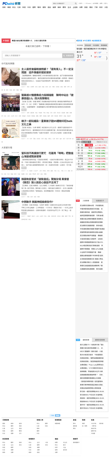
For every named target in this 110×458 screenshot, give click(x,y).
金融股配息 (96, 41)
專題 (9, 7)
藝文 (64, 445)
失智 (36, 113)
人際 (40, 171)
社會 (19, 7)
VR (28, 139)
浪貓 (61, 87)
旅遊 (86, 7)
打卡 (65, 171)
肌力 (16, 116)
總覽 (56, 442)
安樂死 (32, 87)
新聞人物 (40, 420)
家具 (36, 87)
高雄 (65, 116)
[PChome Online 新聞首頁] (29, 3)
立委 (8, 116)
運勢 (44, 7)
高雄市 (69, 116)
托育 (51, 113)
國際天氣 (93, 431)
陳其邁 (56, 116)
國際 (34, 7)
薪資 (20, 116)
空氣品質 (88, 45)
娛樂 (59, 7)
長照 (52, 116)
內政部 (38, 139)
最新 (3, 423)
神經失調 (53, 216)
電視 (38, 197)
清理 (65, 87)
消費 (80, 7)
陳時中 (61, 116)
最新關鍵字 (76, 442)
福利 (61, 139)
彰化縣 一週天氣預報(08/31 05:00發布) (94, 391)
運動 (37, 116)
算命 (74, 423)
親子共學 (68, 139)
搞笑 (31, 197)
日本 (50, 87)
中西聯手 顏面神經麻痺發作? (37, 201)
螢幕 (30, 174)
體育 (64, 7)
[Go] (76, 3)
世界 (31, 139)
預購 (45, 174)
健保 (28, 113)
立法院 (12, 116)
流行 (20, 433)
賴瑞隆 (33, 116)
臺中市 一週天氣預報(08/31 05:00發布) (94, 405)
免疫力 (33, 216)
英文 (27, 174)
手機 (62, 171)
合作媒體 (95, 3)
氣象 (92, 420)
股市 (80, 3)
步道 (5, 174)
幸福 (48, 113)
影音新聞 (5, 439)
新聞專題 (58, 420)
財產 (10, 90)
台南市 (41, 216)
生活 (69, 7)
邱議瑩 (44, 116)
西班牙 (34, 174)
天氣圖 (93, 433)
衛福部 (24, 116)
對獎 (83, 420)
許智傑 (28, 116)
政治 (14, 7)
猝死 (68, 87)
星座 (49, 7)
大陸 (106, 7)
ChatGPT (35, 171)
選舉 (40, 116)
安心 (58, 171)
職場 (39, 7)
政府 (101, 7)
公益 (64, 447)
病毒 (49, 216)
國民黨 (32, 113)
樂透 (83, 423)
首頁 (4, 7)
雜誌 (91, 7)
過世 (14, 90)
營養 (67, 113)
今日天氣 (80, 45)
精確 (12, 174)
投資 (56, 447)
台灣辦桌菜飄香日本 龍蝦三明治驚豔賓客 (94, 259)
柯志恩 (58, 113)
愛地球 (65, 450)
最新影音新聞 (100, 340)
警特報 (101, 423)
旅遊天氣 (93, 428)
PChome (88, 3)
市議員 (40, 113)
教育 (57, 139)
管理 (56, 450)
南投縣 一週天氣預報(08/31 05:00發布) (94, 398)
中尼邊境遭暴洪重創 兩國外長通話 (92, 229)
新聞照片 (32, 439)
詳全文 (24, 84)
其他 (20, 445)
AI (27, 171)
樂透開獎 (104, 45)
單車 (48, 171)
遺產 (17, 90)
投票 (54, 113)
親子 (64, 139)
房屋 (43, 87)
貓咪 (7, 90)
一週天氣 (93, 426)
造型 (35, 197)
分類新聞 (5, 420)
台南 (37, 216)
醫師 (48, 116)
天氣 (55, 171)
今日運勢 (87, 41)
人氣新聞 (82, 201)
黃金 (29, 219)
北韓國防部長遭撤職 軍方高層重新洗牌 (94, 269)
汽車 (96, 7)
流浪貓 (57, 87)
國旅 (52, 171)
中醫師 (29, 216)
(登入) (106, 3)
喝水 (45, 216)
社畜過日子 (100, 201)
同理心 (50, 139)
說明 (101, 3)
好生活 (65, 442)
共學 (42, 139)
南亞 (46, 139)
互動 (34, 139)
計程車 (58, 216)
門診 (69, 216)
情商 (20, 426)
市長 (44, 113)
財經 (24, 7)
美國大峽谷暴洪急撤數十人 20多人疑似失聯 (29, 41)
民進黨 (63, 113)
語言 (41, 174)
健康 (54, 7)
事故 (28, 87)
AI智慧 (30, 171)
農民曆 (79, 41)
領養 (21, 90)
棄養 (53, 87)
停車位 (44, 171)
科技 (29, 7)
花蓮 (19, 174)
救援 (46, 87)
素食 (15, 174)
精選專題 (57, 423)
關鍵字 (75, 439)
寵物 (39, 87)
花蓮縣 (22, 174)
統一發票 (84, 426)
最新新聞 (82, 340)
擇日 (74, 428)
